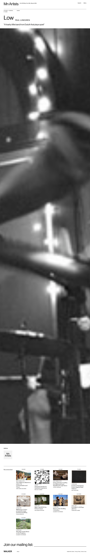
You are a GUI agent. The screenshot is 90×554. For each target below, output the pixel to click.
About (18, 551)
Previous (22, 157)
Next (67, 157)
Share (18, 10)
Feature (6, 10)
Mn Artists (11, 3)
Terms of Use (83, 551)
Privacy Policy (77, 551)
